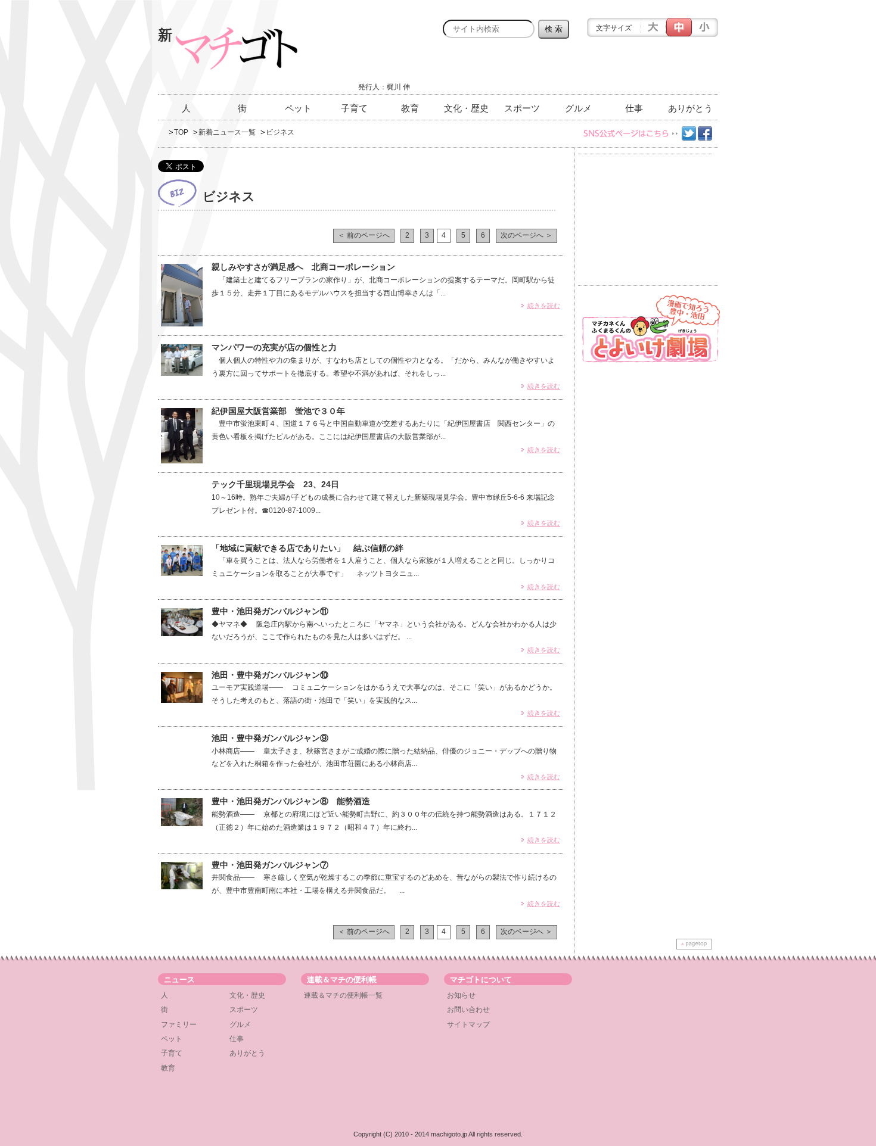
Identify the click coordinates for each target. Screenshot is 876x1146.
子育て (354, 108)
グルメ (578, 108)
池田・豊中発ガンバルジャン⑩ (270, 675)
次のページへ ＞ (526, 235)
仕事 (634, 108)
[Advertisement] (578, 70)
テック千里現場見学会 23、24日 (275, 484)
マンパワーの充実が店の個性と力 (274, 347)
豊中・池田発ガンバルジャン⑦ (270, 865)
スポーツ (522, 108)
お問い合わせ (468, 1009)
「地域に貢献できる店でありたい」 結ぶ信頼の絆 (307, 548)
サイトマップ (468, 1024)
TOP (181, 132)
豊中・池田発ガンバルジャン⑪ (270, 611)
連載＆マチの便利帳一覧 (343, 995)
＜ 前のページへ (364, 235)
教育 (410, 108)
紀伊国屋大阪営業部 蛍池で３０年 (278, 411)
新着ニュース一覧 (227, 132)
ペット (298, 108)
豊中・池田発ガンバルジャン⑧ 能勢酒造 (291, 801)
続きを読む (543, 305)
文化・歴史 (466, 108)
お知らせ (461, 995)
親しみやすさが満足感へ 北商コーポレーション (303, 267)
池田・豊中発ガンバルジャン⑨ (270, 738)
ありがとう (690, 108)
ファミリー (179, 1024)
